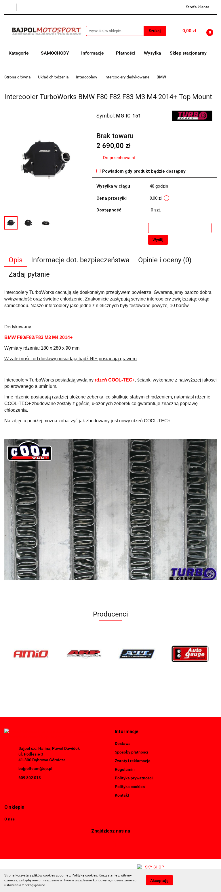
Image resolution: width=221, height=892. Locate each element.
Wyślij (158, 239)
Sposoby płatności (131, 752)
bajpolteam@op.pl (35, 768)
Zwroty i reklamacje (132, 760)
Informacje (93, 53)
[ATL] (137, 653)
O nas (9, 819)
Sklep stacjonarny (188, 53)
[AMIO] (31, 653)
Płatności (125, 53)
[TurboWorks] (192, 115)
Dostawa (123, 743)
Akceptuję (159, 880)
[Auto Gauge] (190, 653)
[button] (126, 731)
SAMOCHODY (55, 53)
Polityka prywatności (134, 778)
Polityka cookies (130, 786)
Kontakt (122, 795)
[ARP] (84, 653)
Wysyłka (152, 53)
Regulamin (125, 769)
